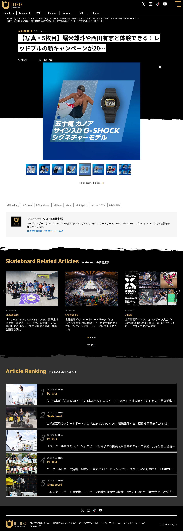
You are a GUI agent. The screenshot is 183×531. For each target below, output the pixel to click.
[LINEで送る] (51, 60)
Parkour (52, 13)
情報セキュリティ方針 (63, 522)
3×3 (81, 13)
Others (95, 13)
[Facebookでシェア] (45, 60)
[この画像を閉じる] (160, 67)
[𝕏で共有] (40, 60)
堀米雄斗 (115, 205)
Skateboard (24, 13)
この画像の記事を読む (90, 182)
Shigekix (82, 205)
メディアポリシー (87, 522)
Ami (70, 205)
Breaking (66, 13)
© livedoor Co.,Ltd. (168, 524)
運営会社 (34, 526)
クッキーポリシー (109, 522)
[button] (177, 291)
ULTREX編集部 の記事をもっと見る (45, 231)
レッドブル (99, 205)
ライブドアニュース (133, 522)
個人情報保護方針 (38, 522)
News (59, 205)
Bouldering (9, 13)
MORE (90, 345)
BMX (38, 13)
